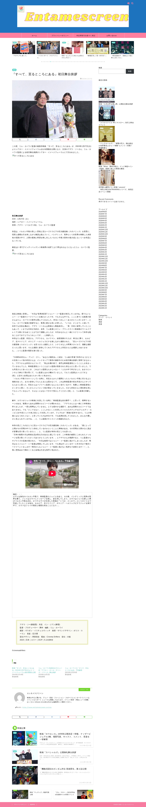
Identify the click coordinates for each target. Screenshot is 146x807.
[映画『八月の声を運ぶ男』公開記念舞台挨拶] (107, 95)
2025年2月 (103, 252)
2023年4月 (103, 301)
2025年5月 (103, 245)
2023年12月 (103, 283)
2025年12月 (103, 229)
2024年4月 (103, 274)
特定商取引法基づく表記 (86, 35)
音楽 (100, 324)
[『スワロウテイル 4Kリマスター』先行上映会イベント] (107, 113)
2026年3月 (103, 223)
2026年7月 (103, 214)
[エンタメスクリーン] (73, 26)
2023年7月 (103, 294)
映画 (14, 70)
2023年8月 (103, 292)
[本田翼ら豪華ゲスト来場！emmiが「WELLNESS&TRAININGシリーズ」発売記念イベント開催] (107, 178)
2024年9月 (103, 263)
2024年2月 (103, 279)
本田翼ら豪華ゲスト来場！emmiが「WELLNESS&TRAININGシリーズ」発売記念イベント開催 (116, 189)
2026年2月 (103, 225)
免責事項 (32, 804)
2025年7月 (103, 241)
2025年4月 (103, 247)
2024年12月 (103, 256)
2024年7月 (103, 268)
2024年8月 (103, 265)
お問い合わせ (112, 35)
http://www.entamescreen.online (37, 707)
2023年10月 (103, 288)
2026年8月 (103, 212)
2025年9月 (103, 236)
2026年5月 (103, 218)
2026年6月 (103, 216)
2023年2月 (103, 306)
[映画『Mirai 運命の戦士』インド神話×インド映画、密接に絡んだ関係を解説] (107, 157)
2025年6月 (103, 243)
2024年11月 (103, 259)
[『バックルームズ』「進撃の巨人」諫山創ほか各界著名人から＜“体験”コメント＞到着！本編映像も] (107, 134)
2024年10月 (103, 261)
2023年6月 (103, 297)
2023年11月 (103, 285)
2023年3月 (103, 303)
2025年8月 (103, 238)
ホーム (34, 35)
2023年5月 (103, 299)
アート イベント (105, 317)
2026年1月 (103, 227)
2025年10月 (103, 234)
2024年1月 (103, 281)
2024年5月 (103, 272)
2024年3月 (103, 276)
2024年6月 (103, 270)
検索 (100, 68)
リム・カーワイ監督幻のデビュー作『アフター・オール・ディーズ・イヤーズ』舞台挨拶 (50, 670)
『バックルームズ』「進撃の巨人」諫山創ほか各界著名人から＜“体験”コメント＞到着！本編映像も (116, 145)
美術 (100, 322)
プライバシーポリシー (60, 35)
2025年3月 (103, 250)
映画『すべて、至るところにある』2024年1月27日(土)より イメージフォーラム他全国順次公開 (24, 670)
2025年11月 (103, 232)
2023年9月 (103, 290)
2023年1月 (103, 308)
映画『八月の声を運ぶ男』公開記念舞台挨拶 (116, 104)
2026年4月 (103, 220)
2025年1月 (103, 254)
